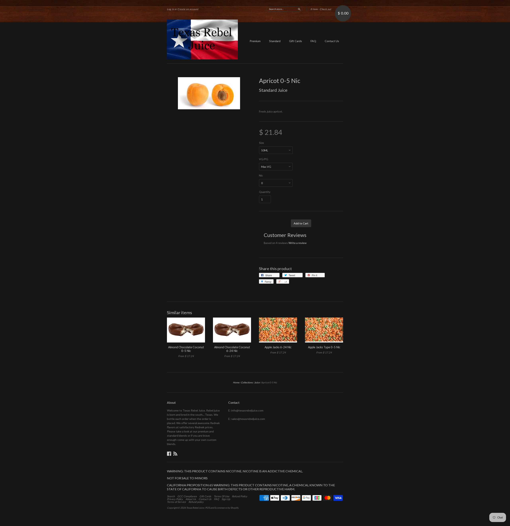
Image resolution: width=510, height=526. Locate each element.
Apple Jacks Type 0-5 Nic (324, 347)
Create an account (188, 9)
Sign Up (226, 499)
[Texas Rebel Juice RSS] (175, 453)
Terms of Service (176, 501)
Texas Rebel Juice (195, 507)
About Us (190, 499)
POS (207, 507)
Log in (170, 9)
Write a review (297, 243)
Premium (255, 41)
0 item (314, 9)
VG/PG (263, 159)
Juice (257, 382)
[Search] (299, 9)
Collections (247, 382)
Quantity (264, 192)
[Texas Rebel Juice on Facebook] (169, 453)
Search (171, 496)
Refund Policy (239, 496)
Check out (325, 9)
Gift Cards (295, 41)
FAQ (313, 41)
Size (261, 143)
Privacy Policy (175, 499)
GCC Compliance (187, 496)
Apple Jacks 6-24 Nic (278, 347)
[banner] (203, 39)
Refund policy (196, 501)
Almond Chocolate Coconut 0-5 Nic (186, 348)
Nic (261, 175)
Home (236, 382)
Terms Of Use (221, 496)
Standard (274, 41)
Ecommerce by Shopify (226, 507)
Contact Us (332, 41)
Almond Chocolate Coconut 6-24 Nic (232, 348)
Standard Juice (273, 90)
